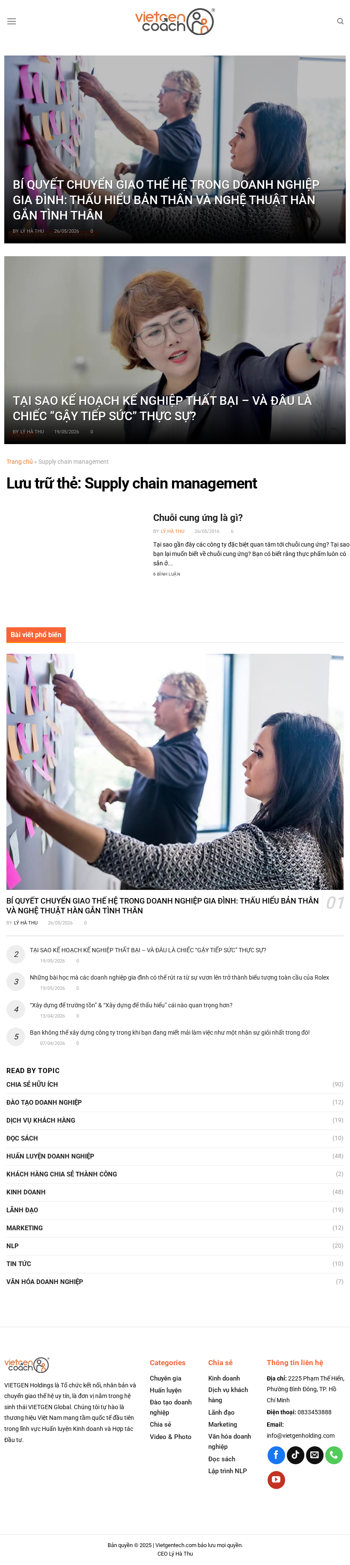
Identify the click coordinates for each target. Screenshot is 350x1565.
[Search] (340, 21)
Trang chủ (19, 461)
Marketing (24, 1228)
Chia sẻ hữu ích (32, 1084)
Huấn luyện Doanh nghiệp (50, 1156)
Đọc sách (22, 1138)
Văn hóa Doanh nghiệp (44, 1282)
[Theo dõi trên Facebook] (276, 1455)
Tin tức (18, 1264)
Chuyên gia (165, 1378)
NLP (12, 1246)
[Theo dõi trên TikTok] (295, 1455)
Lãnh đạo (22, 1210)
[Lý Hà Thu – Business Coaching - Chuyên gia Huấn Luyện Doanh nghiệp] (175, 21)
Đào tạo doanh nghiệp (171, 1407)
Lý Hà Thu (32, 231)
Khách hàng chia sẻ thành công (61, 1174)
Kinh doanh (26, 1192)
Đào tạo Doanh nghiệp (44, 1102)
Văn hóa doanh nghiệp (229, 1442)
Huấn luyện (165, 1390)
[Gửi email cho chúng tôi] (315, 1455)
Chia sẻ (160, 1424)
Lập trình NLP (227, 1471)
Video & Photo (171, 1437)
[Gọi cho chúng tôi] (334, 1455)
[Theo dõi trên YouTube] (276, 1480)
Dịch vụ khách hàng (40, 1120)
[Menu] (11, 21)
